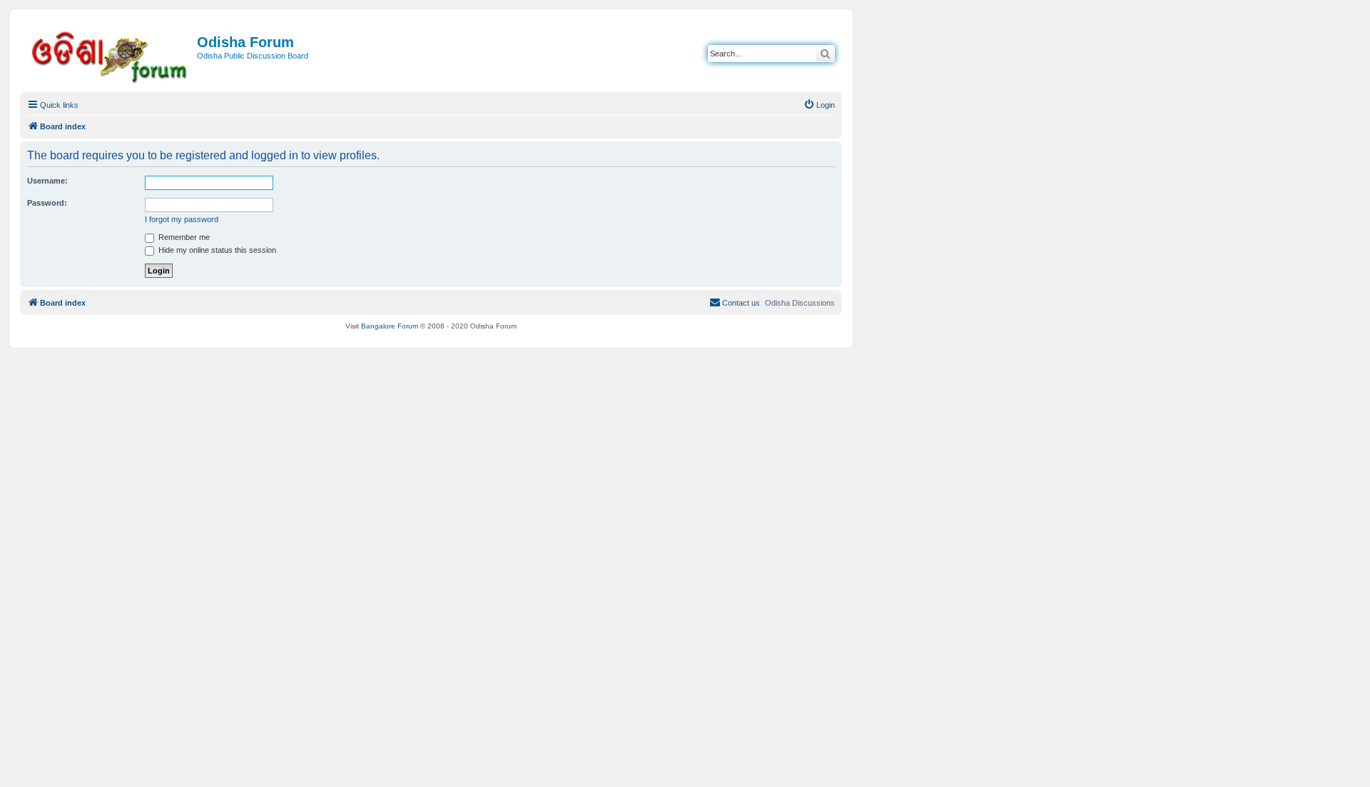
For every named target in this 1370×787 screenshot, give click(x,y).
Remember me (183, 237)
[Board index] (110, 55)
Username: (47, 180)
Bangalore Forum (389, 326)
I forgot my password (181, 219)
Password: (47, 203)
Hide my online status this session (216, 250)
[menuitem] (819, 105)
